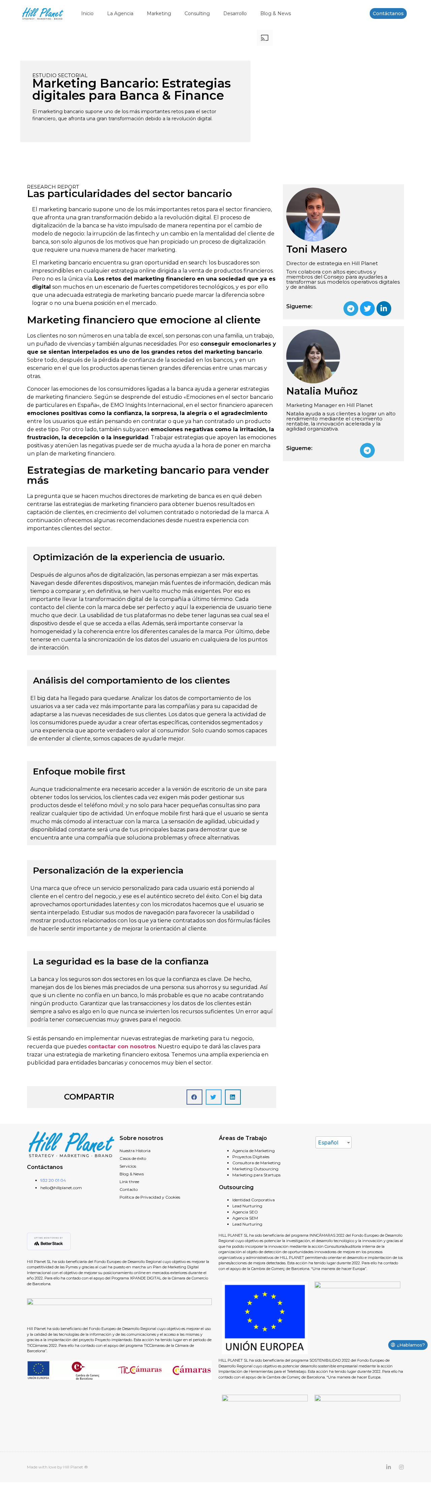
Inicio (87, 13)
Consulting (197, 13)
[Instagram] (401, 1467)
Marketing (159, 13)
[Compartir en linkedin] (233, 1097)
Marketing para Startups (256, 1174)
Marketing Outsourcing (255, 1168)
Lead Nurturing (247, 1205)
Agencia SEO (245, 1211)
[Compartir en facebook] (194, 1097)
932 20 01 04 (53, 1180)
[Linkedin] (383, 308)
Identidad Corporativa (253, 1199)
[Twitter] (367, 308)
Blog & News (275, 13)
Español (328, 1142)
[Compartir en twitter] (214, 1097)
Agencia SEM (245, 1218)
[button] (388, 13)
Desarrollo (235, 13)
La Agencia (120, 13)
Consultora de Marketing (256, 1162)
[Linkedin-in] (388, 1467)
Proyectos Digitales (250, 1156)
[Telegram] (350, 308)
